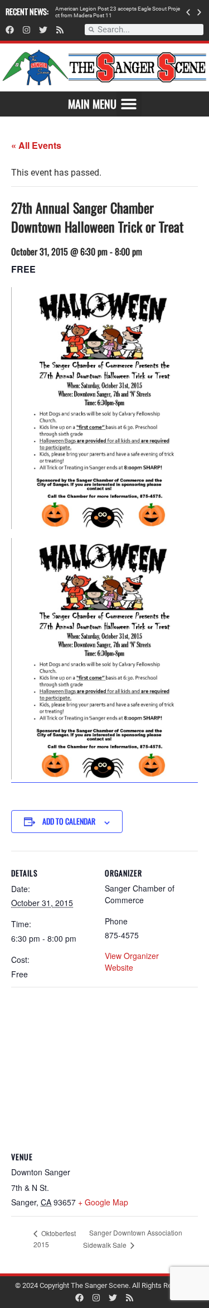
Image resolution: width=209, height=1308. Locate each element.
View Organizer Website (132, 961)
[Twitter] (43, 30)
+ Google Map (103, 1202)
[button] (188, 12)
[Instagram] (26, 30)
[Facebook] (10, 30)
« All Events (36, 145)
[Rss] (60, 30)
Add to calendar (68, 821)
